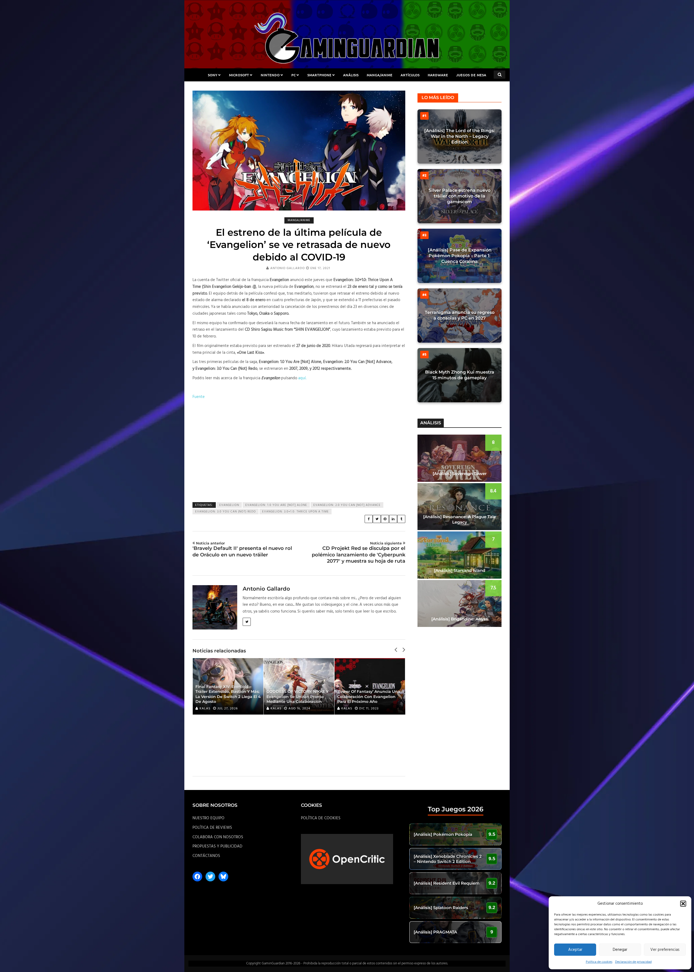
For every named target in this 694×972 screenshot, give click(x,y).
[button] (683, 903)
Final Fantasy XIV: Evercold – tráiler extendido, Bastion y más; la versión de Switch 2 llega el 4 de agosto (228, 694)
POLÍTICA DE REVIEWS (212, 827)
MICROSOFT (239, 75)
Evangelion (229, 505)
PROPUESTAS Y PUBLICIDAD (217, 846)
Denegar (620, 949)
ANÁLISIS (351, 75)
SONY (212, 75)
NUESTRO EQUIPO (208, 818)
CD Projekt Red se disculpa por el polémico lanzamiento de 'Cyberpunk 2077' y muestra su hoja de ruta (358, 552)
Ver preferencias (664, 949)
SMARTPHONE (319, 75)
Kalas (205, 708)
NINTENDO (270, 75)
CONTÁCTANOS (206, 856)
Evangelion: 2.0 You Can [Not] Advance (347, 505)
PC (293, 75)
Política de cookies (599, 962)
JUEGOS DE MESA (471, 75)
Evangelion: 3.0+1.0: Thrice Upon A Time (295, 511)
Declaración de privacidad (633, 962)
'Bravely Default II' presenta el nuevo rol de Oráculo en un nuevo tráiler (242, 549)
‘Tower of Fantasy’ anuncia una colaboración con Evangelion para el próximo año (368, 696)
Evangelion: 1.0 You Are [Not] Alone (276, 505)
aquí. (302, 378)
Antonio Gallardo (287, 268)
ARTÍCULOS (410, 75)
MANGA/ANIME (380, 75)
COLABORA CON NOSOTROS (217, 837)
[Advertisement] (298, 448)
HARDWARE (438, 75)
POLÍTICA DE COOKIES (320, 818)
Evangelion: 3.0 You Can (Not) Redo (225, 511)
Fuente (198, 397)
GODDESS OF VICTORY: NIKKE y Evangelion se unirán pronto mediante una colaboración (297, 696)
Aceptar (575, 949)
